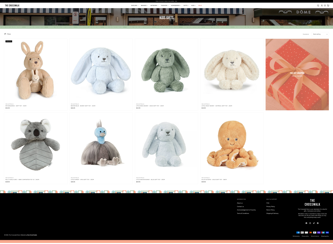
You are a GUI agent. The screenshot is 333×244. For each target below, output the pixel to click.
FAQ (267, 203)
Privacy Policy (270, 206)
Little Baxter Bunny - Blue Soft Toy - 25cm (150, 179)
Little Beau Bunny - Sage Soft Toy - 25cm (150, 105)
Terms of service (315, 236)
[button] (318, 5)
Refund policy (296, 236)
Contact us (240, 206)
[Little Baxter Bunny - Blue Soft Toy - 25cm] (166, 144)
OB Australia (9, 104)
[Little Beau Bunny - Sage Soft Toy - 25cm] (166, 70)
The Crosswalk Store (14, 235)
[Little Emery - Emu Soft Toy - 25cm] (101, 144)
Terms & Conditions (243, 213)
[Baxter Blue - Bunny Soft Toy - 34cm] (101, 70)
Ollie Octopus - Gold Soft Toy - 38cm (214, 179)
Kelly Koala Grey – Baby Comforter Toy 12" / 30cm (22, 179)
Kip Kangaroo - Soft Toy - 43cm (15, 105)
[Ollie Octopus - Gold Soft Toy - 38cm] (231, 144)
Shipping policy (325, 236)
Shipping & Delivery (272, 213)
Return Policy (270, 210)
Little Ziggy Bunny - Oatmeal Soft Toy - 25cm (217, 105)
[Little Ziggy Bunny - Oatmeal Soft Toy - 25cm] (231, 70)
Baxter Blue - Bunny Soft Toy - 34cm (83, 105)
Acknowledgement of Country (246, 210)
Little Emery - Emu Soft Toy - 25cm (82, 179)
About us (240, 203)
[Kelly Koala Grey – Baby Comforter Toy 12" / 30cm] (35, 144)
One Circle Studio (32, 235)
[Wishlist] (325, 5)
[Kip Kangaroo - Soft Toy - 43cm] (35, 70)
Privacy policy (305, 236)
